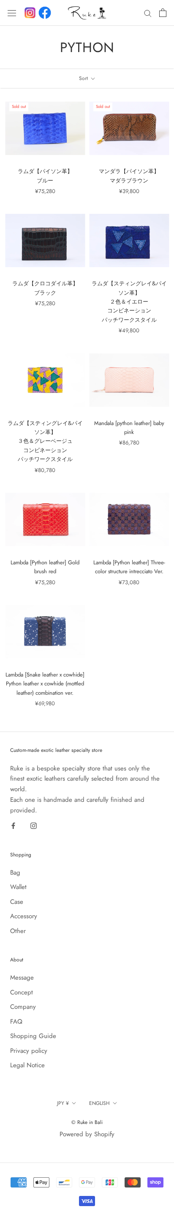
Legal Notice (27, 1065)
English (99, 1103)
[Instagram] (33, 825)
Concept (21, 992)
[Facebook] (44, 12)
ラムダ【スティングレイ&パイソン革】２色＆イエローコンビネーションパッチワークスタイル (129, 301)
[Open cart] (162, 12)
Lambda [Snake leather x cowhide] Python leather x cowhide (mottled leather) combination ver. (44, 684)
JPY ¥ (63, 1103)
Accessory (23, 916)
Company (23, 1006)
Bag (15, 872)
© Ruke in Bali (87, 1122)
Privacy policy (28, 1050)
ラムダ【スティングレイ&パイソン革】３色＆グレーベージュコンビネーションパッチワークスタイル (45, 441)
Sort (84, 78)
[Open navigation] (12, 12)
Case (16, 901)
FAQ (16, 1021)
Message (22, 977)
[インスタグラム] (30, 12)
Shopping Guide (33, 1036)
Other (18, 931)
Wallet (18, 887)
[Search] (148, 13)
